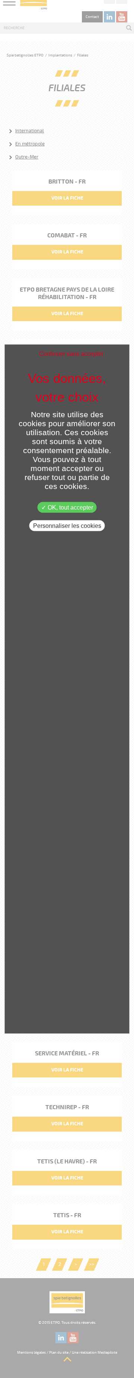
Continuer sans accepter (71, 354)
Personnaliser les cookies (67, 526)
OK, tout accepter (69, 507)
